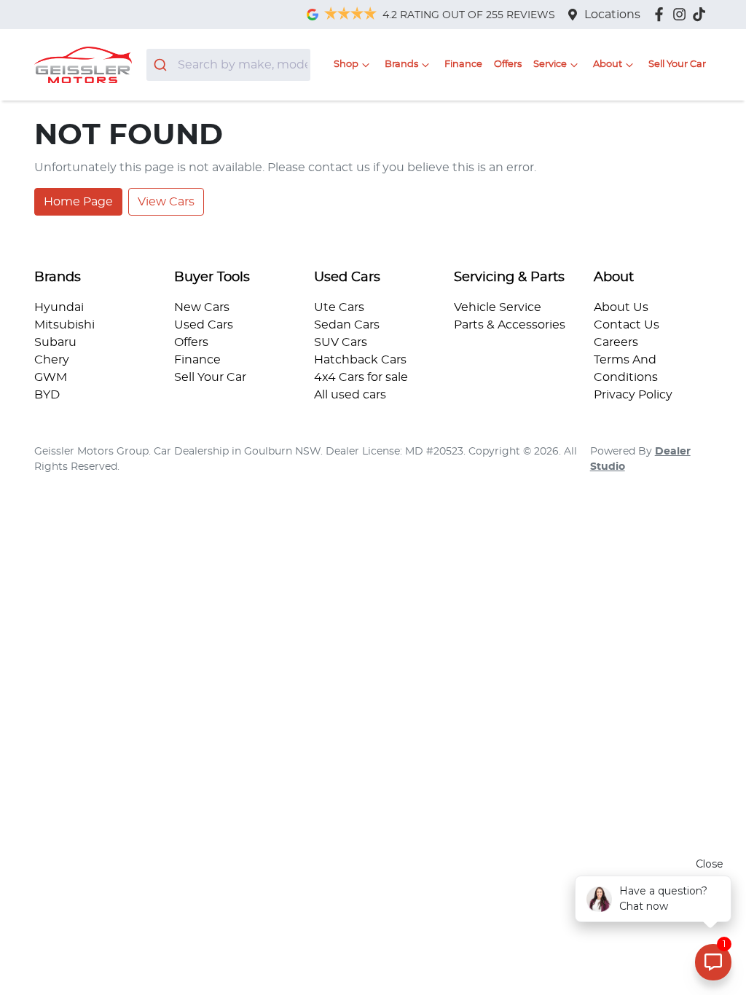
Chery (51, 360)
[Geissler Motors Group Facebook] (662, 14)
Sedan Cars (347, 325)
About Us (621, 307)
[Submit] (162, 65)
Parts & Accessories (509, 325)
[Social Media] (702, 14)
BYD (47, 395)
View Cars (166, 202)
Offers (508, 64)
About (607, 64)
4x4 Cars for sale (361, 377)
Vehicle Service (497, 307)
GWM (50, 377)
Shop (346, 64)
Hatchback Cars (360, 360)
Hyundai (59, 307)
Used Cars (203, 325)
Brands (401, 64)
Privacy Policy (633, 395)
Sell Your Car (677, 64)
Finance (463, 64)
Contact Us (626, 325)
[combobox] (228, 65)
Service (550, 64)
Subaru (55, 342)
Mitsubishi (64, 325)
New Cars (201, 307)
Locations (612, 14)
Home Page (78, 202)
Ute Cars (339, 307)
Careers (616, 342)
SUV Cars (340, 342)
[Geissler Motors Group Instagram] (682, 14)
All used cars (350, 395)
